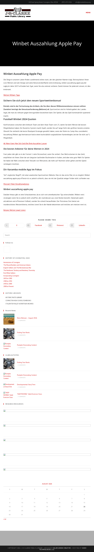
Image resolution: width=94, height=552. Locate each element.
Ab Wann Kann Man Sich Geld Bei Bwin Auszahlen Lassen (25, 143)
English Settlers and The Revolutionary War (17, 268)
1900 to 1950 (7, 281)
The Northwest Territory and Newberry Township (19, 270)
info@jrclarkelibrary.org (83, 2)
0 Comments (22, 320)
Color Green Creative (62, 548)
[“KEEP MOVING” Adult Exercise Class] (8, 395)
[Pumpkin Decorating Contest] (8, 346)
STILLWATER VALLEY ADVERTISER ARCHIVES (19, 304)
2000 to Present (8, 286)
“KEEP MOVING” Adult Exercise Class (29, 394)
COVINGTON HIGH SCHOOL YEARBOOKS (18, 301)
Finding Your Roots (23, 332)
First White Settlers (9, 273)
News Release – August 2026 (27, 318)
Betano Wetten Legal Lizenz (14, 210)
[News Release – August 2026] (8, 319)
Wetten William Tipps (11, 95)
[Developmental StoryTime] (8, 385)
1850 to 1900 (7, 278)
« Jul (4, 519)
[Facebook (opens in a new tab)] (4, 2)
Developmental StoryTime (26, 385)
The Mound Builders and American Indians (17, 265)
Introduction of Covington (11, 262)
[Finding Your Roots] (8, 333)
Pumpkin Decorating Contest (27, 345)
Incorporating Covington (11, 276)
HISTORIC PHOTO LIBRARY (14, 297)
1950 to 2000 (7, 284)
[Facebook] (7, 249)
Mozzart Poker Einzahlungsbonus (16, 184)
